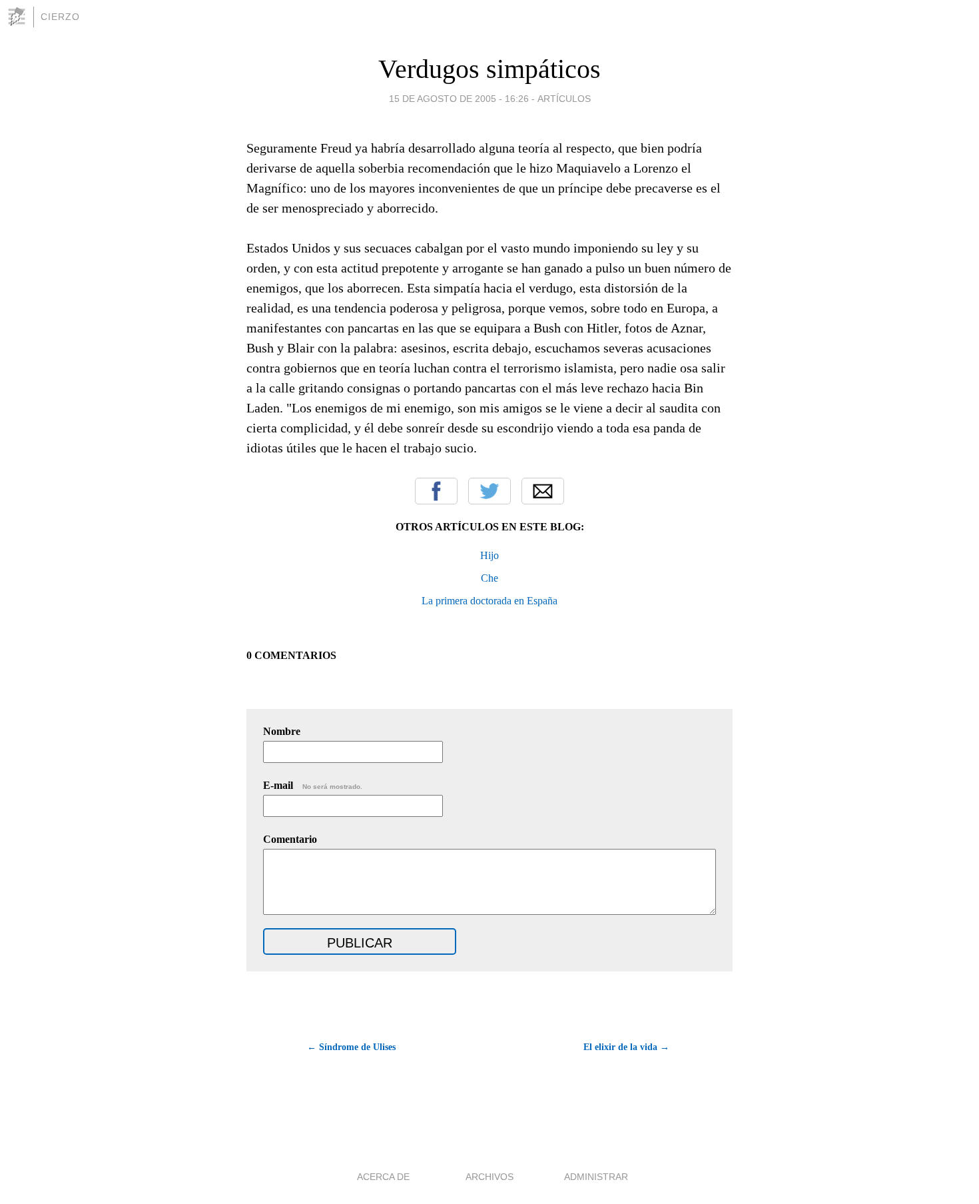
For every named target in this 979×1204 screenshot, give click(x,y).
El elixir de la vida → (626, 1047)
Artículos (564, 98)
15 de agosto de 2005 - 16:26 (459, 98)
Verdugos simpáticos (489, 69)
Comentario (290, 839)
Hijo (489, 555)
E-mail (312, 785)
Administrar (596, 1176)
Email (542, 491)
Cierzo (60, 16)
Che (489, 578)
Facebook (436, 491)
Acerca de (383, 1176)
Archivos (489, 1176)
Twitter (489, 491)
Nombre (281, 731)
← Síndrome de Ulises (351, 1047)
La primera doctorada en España (489, 600)
